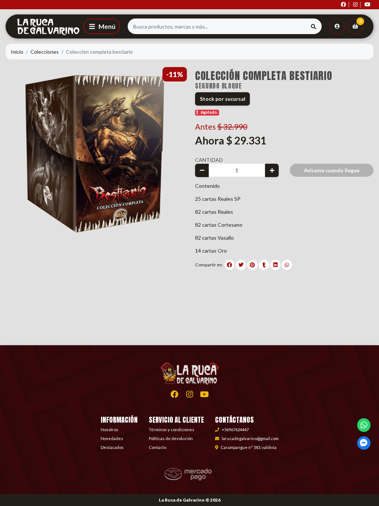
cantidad (209, 160)
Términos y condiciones (171, 429)
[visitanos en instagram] (355, 4)
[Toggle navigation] (101, 26)
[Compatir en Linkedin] (275, 265)
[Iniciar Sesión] (337, 26)
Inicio (17, 52)
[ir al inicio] (189, 380)
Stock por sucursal (222, 99)
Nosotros (109, 429)
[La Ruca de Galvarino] (43, 26)
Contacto (157, 447)
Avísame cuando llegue (331, 170)
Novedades (112, 438)
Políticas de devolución (171, 438)
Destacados (112, 447)
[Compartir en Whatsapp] (287, 265)
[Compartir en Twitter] (241, 265)
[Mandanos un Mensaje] (364, 443)
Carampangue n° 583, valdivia (248, 447)
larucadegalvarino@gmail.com (250, 438)
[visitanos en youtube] (367, 4)
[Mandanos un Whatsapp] (364, 425)
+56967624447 (235, 429)
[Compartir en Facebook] (229, 265)
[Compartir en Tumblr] (264, 265)
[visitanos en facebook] (343, 4)
